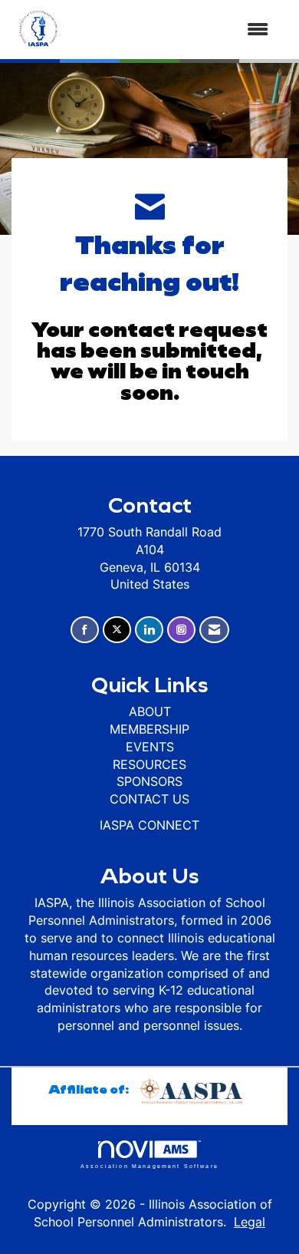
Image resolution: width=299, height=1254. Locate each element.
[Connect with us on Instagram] (181, 629)
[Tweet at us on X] (117, 629)
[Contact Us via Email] (214, 629)
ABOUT (150, 711)
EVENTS (150, 746)
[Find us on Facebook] (85, 629)
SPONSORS (149, 781)
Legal (249, 1221)
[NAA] (193, 1089)
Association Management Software (149, 1166)
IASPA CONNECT (149, 825)
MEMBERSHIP (149, 729)
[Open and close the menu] (174, 29)
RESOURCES (149, 764)
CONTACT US (149, 798)
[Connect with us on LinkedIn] (149, 629)
